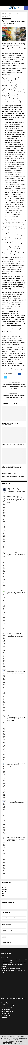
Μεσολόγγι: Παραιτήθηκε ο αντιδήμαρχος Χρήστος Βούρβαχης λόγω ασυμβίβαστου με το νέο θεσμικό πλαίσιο (13, 490)
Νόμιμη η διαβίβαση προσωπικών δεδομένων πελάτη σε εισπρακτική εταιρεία (14, 387)
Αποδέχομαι (8, 1043)
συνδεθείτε (21, 476)
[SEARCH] (24, 918)
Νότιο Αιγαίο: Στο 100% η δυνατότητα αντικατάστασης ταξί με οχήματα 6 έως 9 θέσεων (16, 554)
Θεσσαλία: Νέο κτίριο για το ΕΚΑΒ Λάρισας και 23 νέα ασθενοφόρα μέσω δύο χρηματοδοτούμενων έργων (16, 592)
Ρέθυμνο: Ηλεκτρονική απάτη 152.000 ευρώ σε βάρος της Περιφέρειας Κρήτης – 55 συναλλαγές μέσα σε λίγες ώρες (16, 671)
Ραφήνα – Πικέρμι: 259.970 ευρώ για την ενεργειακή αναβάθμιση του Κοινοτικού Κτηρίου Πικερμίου (16, 839)
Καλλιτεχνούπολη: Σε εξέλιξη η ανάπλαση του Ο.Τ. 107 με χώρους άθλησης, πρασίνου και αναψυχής (15, 635)
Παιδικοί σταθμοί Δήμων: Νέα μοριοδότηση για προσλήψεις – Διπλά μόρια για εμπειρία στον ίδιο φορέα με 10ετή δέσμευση (16, 718)
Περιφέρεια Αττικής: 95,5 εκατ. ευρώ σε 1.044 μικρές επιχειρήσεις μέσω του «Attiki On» (16, 802)
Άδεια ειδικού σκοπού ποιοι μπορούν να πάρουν (13, 445)
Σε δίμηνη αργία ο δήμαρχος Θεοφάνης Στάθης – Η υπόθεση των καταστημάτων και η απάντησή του (16, 764)
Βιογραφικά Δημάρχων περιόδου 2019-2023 (13, 962)
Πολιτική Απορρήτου (14, 2)
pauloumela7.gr (6, 1010)
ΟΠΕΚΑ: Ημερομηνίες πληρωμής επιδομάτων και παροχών (14, 397)
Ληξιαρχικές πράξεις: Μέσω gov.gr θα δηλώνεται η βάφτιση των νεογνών (12, 466)
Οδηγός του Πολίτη (6, 18)
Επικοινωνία (5, 2)
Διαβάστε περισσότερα (19, 1043)
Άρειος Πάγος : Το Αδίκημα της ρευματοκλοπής (10, 424)
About (21, 2)
